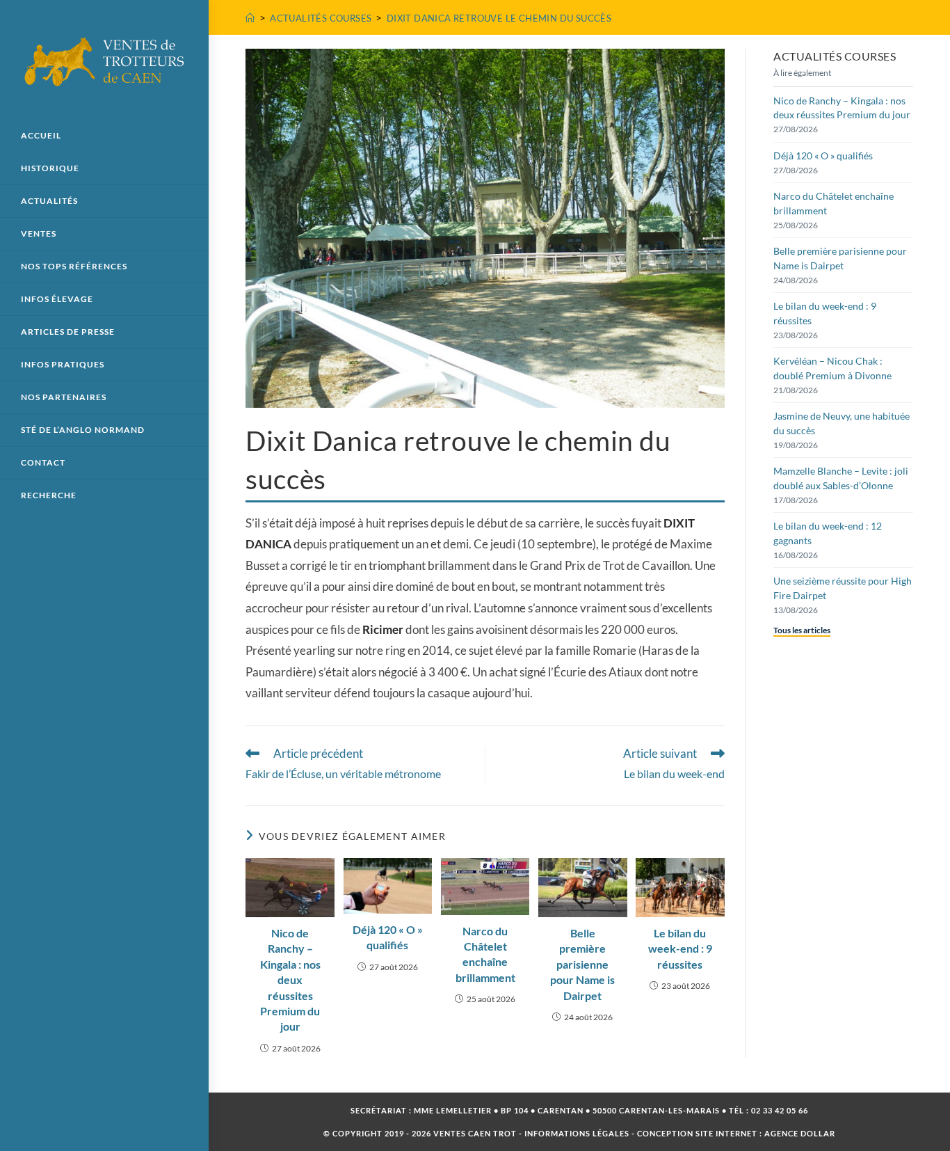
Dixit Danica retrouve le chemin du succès (499, 18)
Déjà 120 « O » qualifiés (388, 937)
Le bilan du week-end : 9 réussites (680, 948)
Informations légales (576, 1133)
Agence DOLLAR (799, 1133)
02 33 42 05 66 (779, 1110)
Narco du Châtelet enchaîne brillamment (485, 954)
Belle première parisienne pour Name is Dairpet (582, 964)
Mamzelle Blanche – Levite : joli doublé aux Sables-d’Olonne (840, 478)
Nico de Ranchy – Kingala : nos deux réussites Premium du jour (290, 979)
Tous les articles (801, 630)
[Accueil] (250, 18)
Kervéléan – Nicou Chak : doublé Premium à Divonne (832, 368)
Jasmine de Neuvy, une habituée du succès (841, 423)
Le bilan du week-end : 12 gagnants (827, 533)
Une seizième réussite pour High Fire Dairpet (842, 588)
